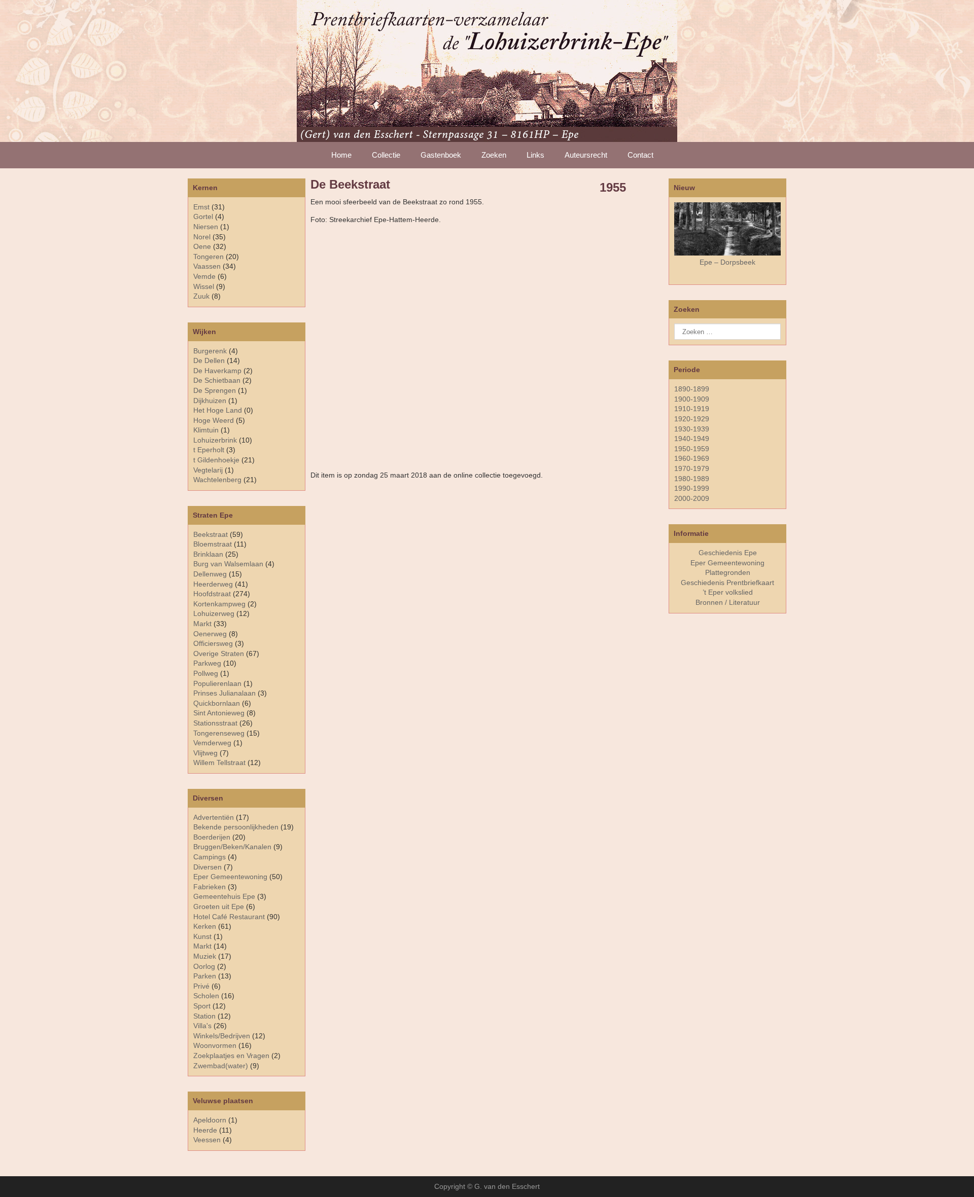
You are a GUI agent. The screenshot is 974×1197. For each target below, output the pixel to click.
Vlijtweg (205, 753)
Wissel (203, 286)
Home (341, 155)
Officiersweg (213, 643)
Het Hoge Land (217, 410)
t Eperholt (208, 450)
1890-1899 (691, 389)
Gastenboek (441, 155)
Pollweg (205, 673)
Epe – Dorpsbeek (727, 262)
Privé (201, 986)
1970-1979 (691, 468)
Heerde (205, 1130)
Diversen (207, 867)
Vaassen (207, 266)
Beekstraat (210, 534)
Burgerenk (210, 351)
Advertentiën (213, 817)
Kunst (202, 936)
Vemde (204, 276)
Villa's (202, 1026)
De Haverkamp (217, 371)
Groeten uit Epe (218, 906)
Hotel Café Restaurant (229, 917)
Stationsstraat (215, 723)
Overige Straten (218, 653)
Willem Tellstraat (219, 762)
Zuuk (201, 296)
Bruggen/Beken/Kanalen (232, 847)
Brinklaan (208, 554)
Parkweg (207, 663)
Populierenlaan (217, 683)
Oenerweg (210, 634)
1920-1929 (691, 419)
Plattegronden (727, 572)
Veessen (207, 1140)
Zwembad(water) (220, 1066)
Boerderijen (211, 837)
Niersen (205, 227)
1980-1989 (691, 479)
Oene (202, 246)
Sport (202, 1006)
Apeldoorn (209, 1120)
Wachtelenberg (217, 480)
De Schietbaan (216, 380)
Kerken (204, 926)
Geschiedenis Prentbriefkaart (727, 582)
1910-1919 (691, 409)
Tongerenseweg (219, 733)
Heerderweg (213, 584)
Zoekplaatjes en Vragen (231, 1055)
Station (204, 1016)
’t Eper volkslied (728, 592)
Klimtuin (206, 430)
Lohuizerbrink (215, 440)
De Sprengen (214, 390)
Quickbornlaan (216, 703)
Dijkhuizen (209, 400)
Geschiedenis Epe (728, 553)
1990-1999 (691, 488)
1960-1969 (691, 458)
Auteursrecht (586, 155)
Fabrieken (209, 887)
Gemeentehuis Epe (224, 896)
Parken (204, 976)
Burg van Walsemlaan (228, 564)
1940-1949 (691, 438)
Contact (640, 155)
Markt (202, 946)
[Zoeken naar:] (727, 332)
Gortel (203, 216)
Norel (202, 237)
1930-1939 (691, 429)
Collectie (386, 155)
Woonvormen (214, 1045)
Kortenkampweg (219, 604)
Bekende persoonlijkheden (236, 827)
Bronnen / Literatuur (727, 602)
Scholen (206, 996)
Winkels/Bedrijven (221, 1036)
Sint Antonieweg (219, 713)
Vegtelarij (208, 470)
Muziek (204, 956)
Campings (209, 857)
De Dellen (209, 360)
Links (535, 155)
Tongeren (208, 256)
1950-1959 (691, 449)
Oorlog (204, 966)
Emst (201, 207)
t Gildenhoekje (216, 460)
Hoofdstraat (212, 594)
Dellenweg (210, 574)
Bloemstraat (212, 544)
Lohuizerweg (213, 613)
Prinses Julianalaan (224, 693)
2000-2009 (691, 498)
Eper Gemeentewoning (230, 877)
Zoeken (493, 155)
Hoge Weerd (213, 420)
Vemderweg (212, 743)
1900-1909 (691, 399)
